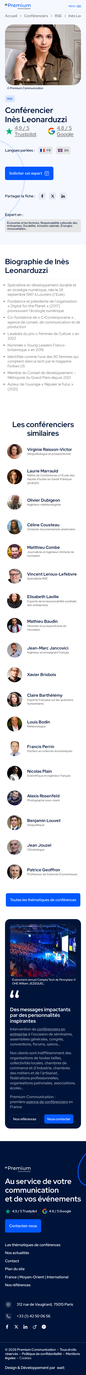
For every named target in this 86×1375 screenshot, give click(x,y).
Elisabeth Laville (43, 596)
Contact (12, 1260)
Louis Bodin (38, 722)
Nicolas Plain (39, 771)
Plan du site (15, 1268)
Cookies (25, 1358)
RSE (58, 15)
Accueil (11, 15)
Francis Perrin (40, 746)
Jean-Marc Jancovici (47, 648)
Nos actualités (17, 1252)
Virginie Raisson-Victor (49, 449)
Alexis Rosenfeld (43, 796)
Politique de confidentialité (42, 1354)
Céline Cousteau (43, 525)
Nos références (24, 1119)
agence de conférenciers (47, 1101)
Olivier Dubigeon (43, 500)
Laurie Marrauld (42, 471)
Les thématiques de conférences (32, 1244)
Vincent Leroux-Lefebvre (52, 574)
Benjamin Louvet (44, 820)
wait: (61, 1367)
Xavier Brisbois (41, 674)
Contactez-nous (23, 1225)
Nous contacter (59, 1119)
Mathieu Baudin (42, 621)
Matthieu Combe (43, 547)
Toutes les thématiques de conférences (43, 899)
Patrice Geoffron (43, 870)
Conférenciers (36, 15)
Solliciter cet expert (25, 173)
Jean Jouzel (39, 845)
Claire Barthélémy (44, 695)
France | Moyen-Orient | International (36, 1277)
